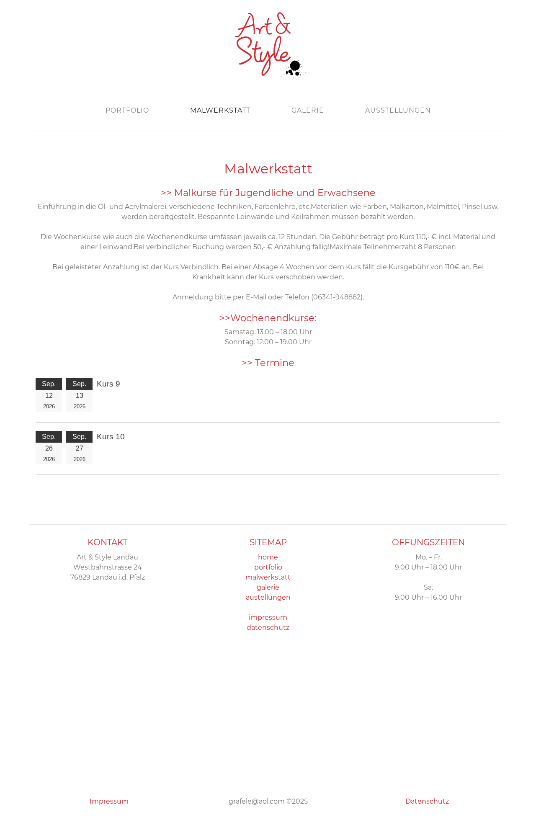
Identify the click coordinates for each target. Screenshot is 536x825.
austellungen (268, 597)
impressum (268, 617)
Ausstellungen (398, 110)
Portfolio (127, 110)
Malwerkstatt (220, 110)
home (268, 557)
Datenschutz (427, 801)
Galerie (307, 110)
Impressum (109, 801)
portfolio (268, 567)
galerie (268, 587)
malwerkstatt (268, 577)
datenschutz (268, 628)
